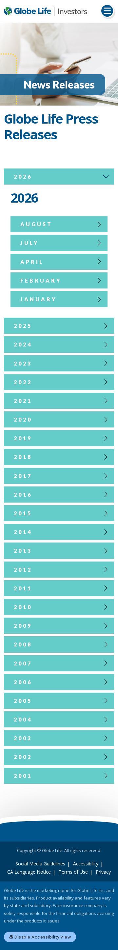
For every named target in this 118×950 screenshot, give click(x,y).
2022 (23, 382)
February (41, 280)
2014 (23, 532)
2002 (23, 757)
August (36, 224)
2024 (23, 344)
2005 (23, 701)
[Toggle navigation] (107, 11)
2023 (23, 363)
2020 (23, 419)
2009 (23, 626)
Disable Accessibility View (42, 937)
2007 (23, 663)
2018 (23, 457)
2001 (23, 776)
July (29, 243)
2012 (23, 569)
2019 (23, 438)
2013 (23, 550)
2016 (23, 494)
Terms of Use (73, 872)
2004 (23, 719)
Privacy (103, 872)
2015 (23, 513)
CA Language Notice (29, 872)
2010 (23, 607)
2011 (23, 588)
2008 (23, 644)
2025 (23, 326)
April (32, 262)
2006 (23, 682)
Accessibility (85, 864)
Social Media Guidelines (40, 864)
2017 (23, 476)
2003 (23, 738)
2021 (23, 401)
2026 (23, 176)
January (38, 299)
